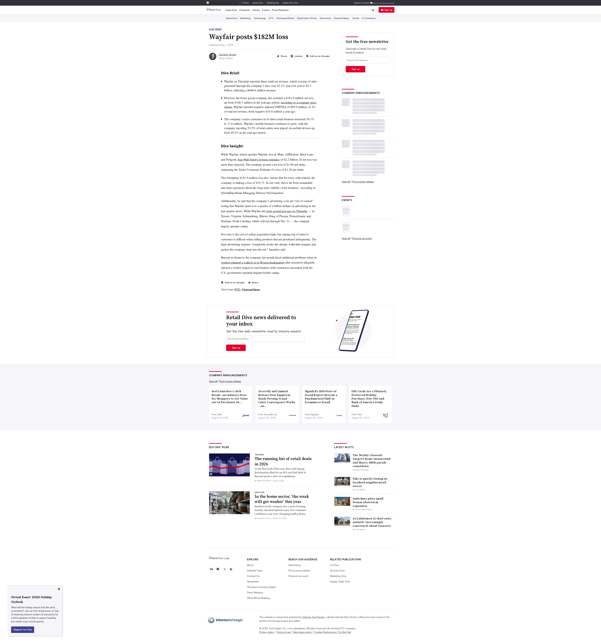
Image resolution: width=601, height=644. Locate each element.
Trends (355, 18)
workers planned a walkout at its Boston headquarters (253, 262)
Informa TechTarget (313, 617)
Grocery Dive (257, 3)
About (250, 565)
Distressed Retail (285, 18)
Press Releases (280, 10)
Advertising (294, 565)
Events (266, 10)
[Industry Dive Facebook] (218, 569)
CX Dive (245, 3)
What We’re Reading (258, 597)
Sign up (388, 9)
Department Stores (307, 18)
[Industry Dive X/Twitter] (224, 569)
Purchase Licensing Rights (261, 587)
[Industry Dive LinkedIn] (211, 569)
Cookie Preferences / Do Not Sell (332, 632)
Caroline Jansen (227, 54)
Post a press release (363, 181)
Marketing (245, 18)
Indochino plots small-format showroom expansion (368, 502)
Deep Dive (231, 10)
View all (346, 181)
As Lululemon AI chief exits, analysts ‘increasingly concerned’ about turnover (372, 522)
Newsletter (253, 581)
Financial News (341, 18)
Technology (260, 18)
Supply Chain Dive (290, 3)
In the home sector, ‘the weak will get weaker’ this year (282, 499)
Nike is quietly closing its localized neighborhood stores (370, 482)
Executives (325, 18)
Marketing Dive (273, 3)
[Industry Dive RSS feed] (231, 569)
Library (256, 10)
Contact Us (253, 576)
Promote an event (362, 238)
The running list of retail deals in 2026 (283, 461)
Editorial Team (254, 570)
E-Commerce (368, 18)
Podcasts (244, 10)
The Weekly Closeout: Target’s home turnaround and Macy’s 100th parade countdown (371, 460)
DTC (271, 18)
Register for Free (23, 629)
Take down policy (302, 632)
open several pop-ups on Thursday (286, 211)
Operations (231, 18)
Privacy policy (266, 632)
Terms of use (283, 632)
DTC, (238, 289)
